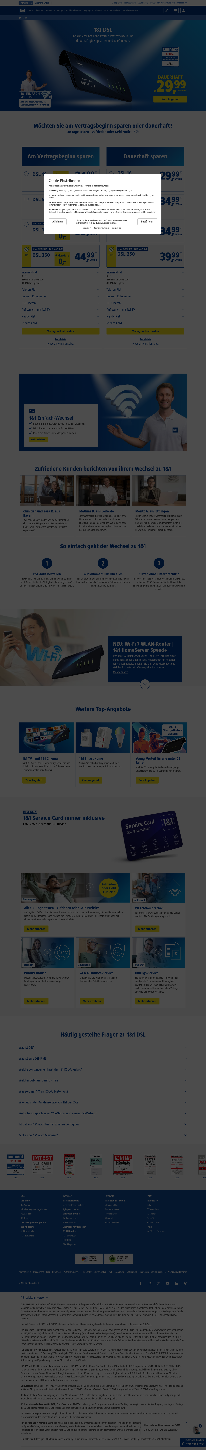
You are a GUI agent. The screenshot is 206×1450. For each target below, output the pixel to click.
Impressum (87, 228)
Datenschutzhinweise (101, 228)
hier (86, 223)
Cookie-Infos (116, 228)
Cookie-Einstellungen (64, 180)
